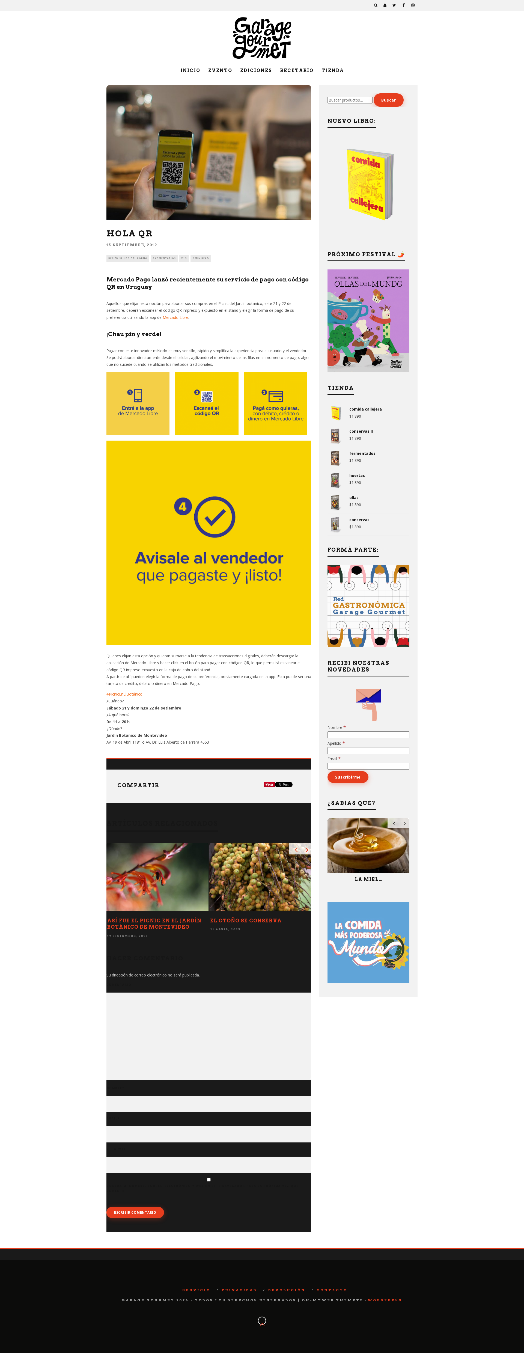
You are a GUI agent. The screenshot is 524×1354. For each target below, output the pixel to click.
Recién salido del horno (127, 258)
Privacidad (239, 1290)
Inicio (190, 70)
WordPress (385, 1300)
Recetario (297, 70)
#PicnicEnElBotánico (124, 694)
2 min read (200, 258)
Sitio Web (116, 1149)
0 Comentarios (164, 258)
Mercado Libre (175, 317)
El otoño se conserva (246, 921)
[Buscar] (376, 5)
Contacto (332, 1290)
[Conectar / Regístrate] (385, 5)
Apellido (336, 743)
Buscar (388, 100)
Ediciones (256, 70)
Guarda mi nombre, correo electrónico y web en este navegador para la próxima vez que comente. (202, 1188)
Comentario (119, 985)
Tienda (332, 70)
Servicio (196, 1290)
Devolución (286, 1290)
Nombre (115, 1088)
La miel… (368, 879)
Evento (220, 70)
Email (113, 1118)
